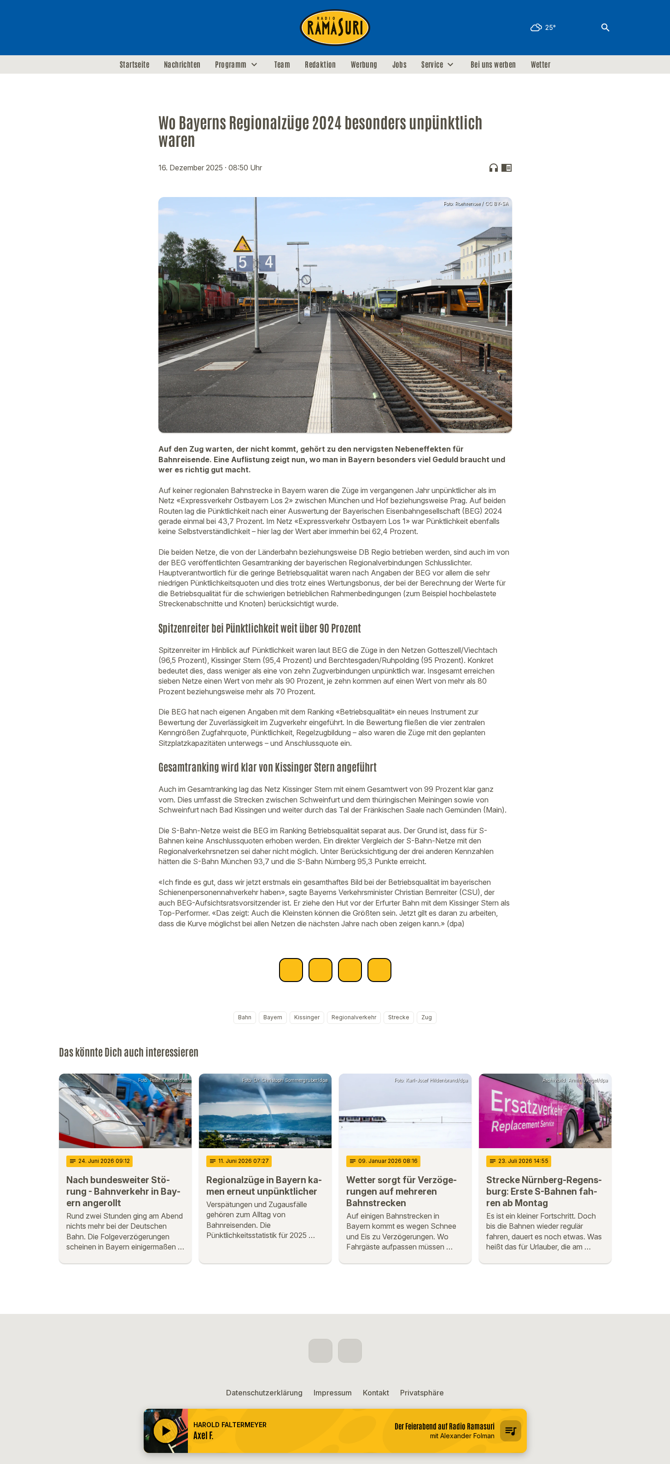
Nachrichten (182, 64)
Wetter (540, 64)
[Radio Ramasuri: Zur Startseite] (335, 27)
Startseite (134, 64)
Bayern (272, 1017)
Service (432, 64)
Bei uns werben (493, 64)
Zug (426, 1017)
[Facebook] (68, 27)
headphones (493, 167)
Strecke (398, 1017)
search (605, 27)
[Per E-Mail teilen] (379, 970)
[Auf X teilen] (320, 970)
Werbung (364, 64)
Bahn (244, 1017)
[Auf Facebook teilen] (291, 970)
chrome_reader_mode (506, 167)
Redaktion (320, 64)
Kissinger (307, 1017)
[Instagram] (86, 27)
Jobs (399, 64)
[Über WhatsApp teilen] (350, 970)
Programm (230, 64)
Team (282, 64)
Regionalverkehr (354, 1017)
